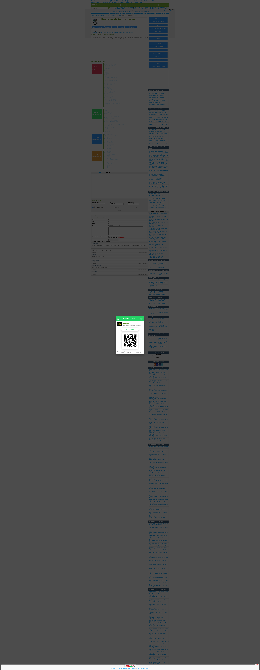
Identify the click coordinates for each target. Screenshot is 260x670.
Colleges (134, 668)
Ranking (147, 668)
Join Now (131, 329)
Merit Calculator (141, 668)
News (118, 668)
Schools (129, 668)
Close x (256, 664)
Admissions (113, 668)
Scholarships (124, 668)
